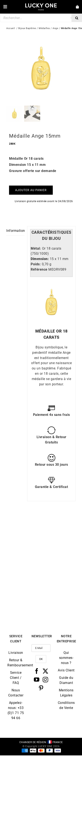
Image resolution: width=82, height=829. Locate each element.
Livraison (15, 653)
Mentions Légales (66, 692)
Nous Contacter (16, 692)
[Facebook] (37, 671)
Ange (55, 28)
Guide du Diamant (66, 680)
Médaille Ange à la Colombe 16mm (23, 607)
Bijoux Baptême (27, 28)
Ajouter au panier (31, 190)
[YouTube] (37, 679)
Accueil (10, 28)
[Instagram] (45, 679)
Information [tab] (15, 231)
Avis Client (66, 670)
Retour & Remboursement (15, 662)
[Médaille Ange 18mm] (23, 524)
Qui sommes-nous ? (66, 658)
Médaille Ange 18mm (24, 556)
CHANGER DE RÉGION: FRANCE (41, 742)
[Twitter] (45, 671)
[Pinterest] (41, 688)
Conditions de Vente (66, 705)
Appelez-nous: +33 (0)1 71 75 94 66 (16, 710)
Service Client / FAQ (15, 678)
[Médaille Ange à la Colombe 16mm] (23, 574)
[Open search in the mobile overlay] (41, 18)
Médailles (44, 28)
